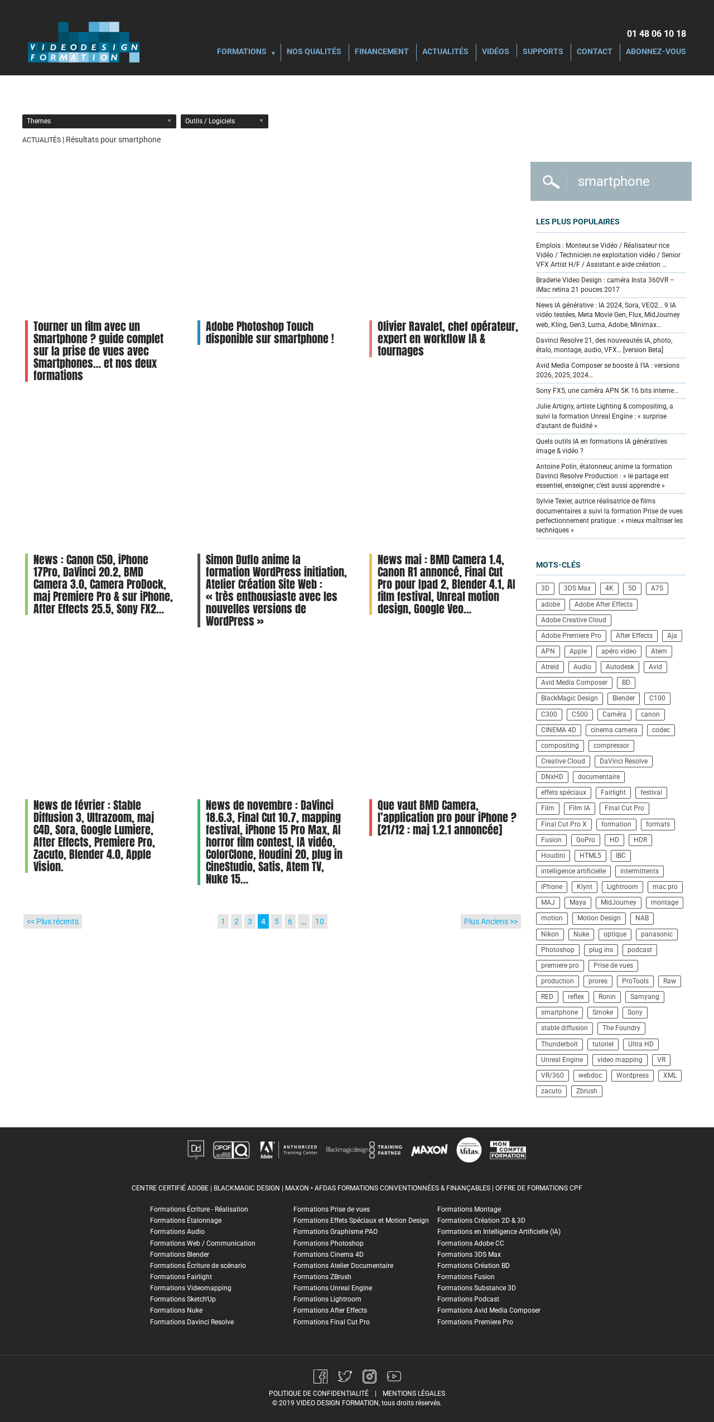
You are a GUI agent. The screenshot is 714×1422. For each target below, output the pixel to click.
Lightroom (622, 887)
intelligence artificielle (573, 871)
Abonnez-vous (656, 52)
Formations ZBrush (322, 1277)
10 (319, 921)
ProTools (635, 981)
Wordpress (632, 1075)
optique (615, 934)
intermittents (639, 871)
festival (651, 792)
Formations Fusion (466, 1277)
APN (548, 651)
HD (614, 840)
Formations (242, 52)
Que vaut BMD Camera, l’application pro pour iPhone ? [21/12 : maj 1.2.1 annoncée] (447, 817)
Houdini (553, 855)
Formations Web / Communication (202, 1243)
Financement (382, 52)
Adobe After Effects (604, 604)
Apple (578, 651)
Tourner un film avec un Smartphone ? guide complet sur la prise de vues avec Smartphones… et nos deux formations (98, 351)
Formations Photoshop (328, 1243)
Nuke (581, 934)
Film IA (579, 808)
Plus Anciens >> (491, 921)
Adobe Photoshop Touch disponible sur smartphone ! (270, 332)
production (557, 981)
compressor (611, 746)
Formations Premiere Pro (475, 1322)
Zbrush (586, 1091)
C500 (580, 714)
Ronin (607, 997)
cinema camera (614, 730)
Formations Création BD (473, 1266)
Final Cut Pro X (564, 824)
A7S (657, 588)
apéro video (618, 651)
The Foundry (621, 1028)
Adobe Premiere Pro (571, 636)
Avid (655, 667)
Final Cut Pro (624, 808)
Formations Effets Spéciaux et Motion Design (361, 1220)
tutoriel (603, 1044)
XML (670, 1075)
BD (626, 682)
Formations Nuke (176, 1310)
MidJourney (618, 902)
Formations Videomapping (190, 1288)
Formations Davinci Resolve (192, 1322)
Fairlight (613, 792)
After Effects (634, 636)
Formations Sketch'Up (183, 1299)
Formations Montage (469, 1209)
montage (664, 902)
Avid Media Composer (574, 682)
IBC (621, 855)
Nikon (550, 934)
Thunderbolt (559, 1044)
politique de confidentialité (319, 1393)
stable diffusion (564, 1028)
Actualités (445, 52)
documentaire (599, 777)
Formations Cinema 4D (328, 1254)
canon (650, 714)
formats (658, 824)
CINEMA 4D (558, 730)
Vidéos (495, 52)
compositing (560, 746)
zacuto (551, 1091)
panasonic (657, 934)
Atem (659, 651)
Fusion (551, 840)
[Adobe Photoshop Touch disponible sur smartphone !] (272, 240)
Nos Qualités (314, 52)
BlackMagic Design (569, 698)
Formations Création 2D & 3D (481, 1220)
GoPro (585, 840)
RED (547, 997)
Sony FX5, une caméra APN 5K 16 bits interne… (607, 391)
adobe (550, 604)
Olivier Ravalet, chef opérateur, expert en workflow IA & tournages (448, 338)
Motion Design (599, 918)
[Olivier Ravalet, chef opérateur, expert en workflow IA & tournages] (444, 240)
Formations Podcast (468, 1299)
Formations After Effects (330, 1310)
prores (597, 981)
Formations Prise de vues (331, 1209)
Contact (594, 52)
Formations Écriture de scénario (198, 1266)
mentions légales (414, 1393)
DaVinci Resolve (624, 761)
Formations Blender (179, 1254)
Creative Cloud (563, 761)
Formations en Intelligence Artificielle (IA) (499, 1232)
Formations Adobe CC (470, 1243)
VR (661, 1060)
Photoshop (558, 950)
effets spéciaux (563, 792)
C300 (549, 714)
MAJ (548, 902)
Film (547, 808)
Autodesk (620, 667)
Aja (672, 636)
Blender (623, 698)
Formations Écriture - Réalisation (199, 1209)
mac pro (665, 887)
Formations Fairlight (181, 1277)
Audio (582, 667)
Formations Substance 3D (476, 1288)
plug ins (601, 950)
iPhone (551, 887)
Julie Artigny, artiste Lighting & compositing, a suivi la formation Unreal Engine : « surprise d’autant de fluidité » (604, 415)
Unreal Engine (562, 1060)
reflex (576, 997)
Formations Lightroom (327, 1299)
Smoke (602, 1012)
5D (632, 588)
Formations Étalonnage (185, 1220)
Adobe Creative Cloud (573, 620)
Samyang (644, 997)
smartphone (559, 1012)
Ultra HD (641, 1044)
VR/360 (552, 1075)
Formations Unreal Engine (332, 1288)
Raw (669, 981)
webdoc (590, 1075)
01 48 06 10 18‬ (656, 33)
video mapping (620, 1060)
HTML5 (590, 855)
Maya (578, 902)
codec (661, 730)
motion (552, 918)
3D (545, 588)
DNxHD (552, 777)
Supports (543, 52)
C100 (657, 698)
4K (609, 588)
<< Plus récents (53, 921)
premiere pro (560, 965)
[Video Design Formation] (83, 42)
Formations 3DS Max (469, 1254)
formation (616, 824)
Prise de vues (613, 965)
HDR (640, 840)
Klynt (584, 887)
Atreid (550, 667)
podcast (640, 950)
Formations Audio (177, 1232)
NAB (642, 918)
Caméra (614, 714)
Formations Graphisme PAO (335, 1232)
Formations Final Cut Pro (331, 1322)
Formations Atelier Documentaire (343, 1266)
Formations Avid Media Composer (489, 1310)
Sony (635, 1012)
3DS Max (577, 588)
